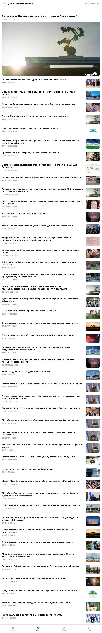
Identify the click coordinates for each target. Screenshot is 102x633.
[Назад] (4, 3)
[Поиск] (98, 3)
